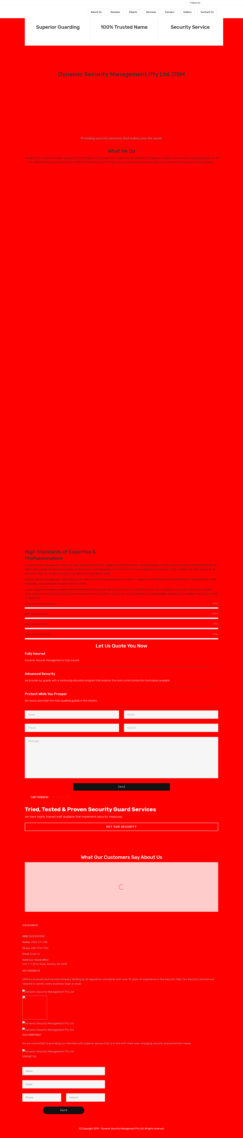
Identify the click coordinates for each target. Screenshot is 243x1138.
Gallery (187, 12)
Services (151, 12)
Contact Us (207, 12)
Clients (133, 12)
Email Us (35, 953)
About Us (96, 12)
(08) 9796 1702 (39, 948)
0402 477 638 (39, 942)
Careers (169, 12)
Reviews (115, 12)
